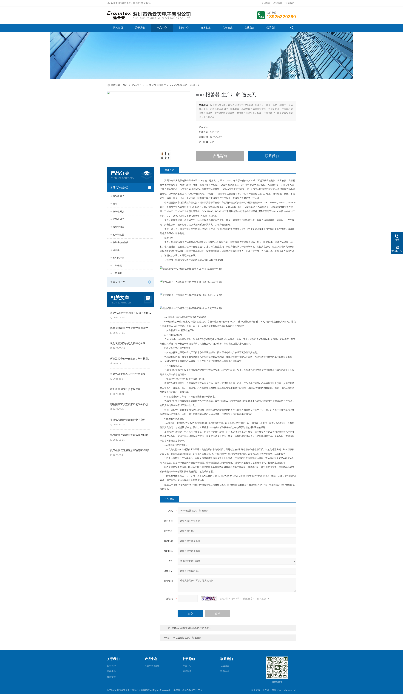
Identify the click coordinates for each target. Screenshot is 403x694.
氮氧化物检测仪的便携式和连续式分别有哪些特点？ (139, 328)
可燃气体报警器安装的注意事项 (127, 374)
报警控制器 (118, 227)
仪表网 (265, 690)
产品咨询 (220, 156)
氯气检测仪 (118, 196)
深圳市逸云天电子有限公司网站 (135, 3)
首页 (125, 85)
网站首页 (118, 27)
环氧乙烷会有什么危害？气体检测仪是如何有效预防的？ (141, 358)
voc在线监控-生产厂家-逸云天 (186, 637)
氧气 (115, 204)
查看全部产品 (117, 282)
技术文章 (206, 27)
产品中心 (162, 27)
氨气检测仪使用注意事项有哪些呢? (129, 450)
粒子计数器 (118, 234)
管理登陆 (276, 690)
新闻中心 (184, 27)
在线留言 (277, 3)
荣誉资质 (228, 27)
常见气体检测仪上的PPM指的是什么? (131, 312)
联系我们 (290, 3)
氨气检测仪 (118, 211)
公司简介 (111, 665)
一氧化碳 (117, 273)
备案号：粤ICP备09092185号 (188, 690)
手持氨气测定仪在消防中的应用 (127, 419)
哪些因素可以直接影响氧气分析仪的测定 (133, 404)
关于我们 (140, 27)
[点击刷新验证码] (208, 598)
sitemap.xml (290, 690)
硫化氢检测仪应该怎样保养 (125, 389)
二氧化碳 (117, 265)
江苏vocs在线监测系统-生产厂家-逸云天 (191, 628)
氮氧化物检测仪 (120, 242)
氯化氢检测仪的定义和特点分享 (127, 343)
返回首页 (265, 3)
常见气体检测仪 (157, 85)
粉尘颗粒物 (118, 258)
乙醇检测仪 (118, 219)
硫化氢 (116, 250)
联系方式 (224, 671)
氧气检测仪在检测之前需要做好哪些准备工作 (135, 435)
